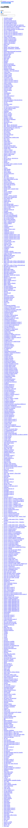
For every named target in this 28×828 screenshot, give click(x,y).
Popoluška (6, 490)
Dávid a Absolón (8, 113)
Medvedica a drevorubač (10, 272)
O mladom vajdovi (8, 354)
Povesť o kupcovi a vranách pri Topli (13, 540)
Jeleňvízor (6, 175)
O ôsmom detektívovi (9, 384)
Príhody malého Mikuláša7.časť (11, 608)
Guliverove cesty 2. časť (10, 152)
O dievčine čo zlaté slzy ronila (11, 318)
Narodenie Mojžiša (8, 288)
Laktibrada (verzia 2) (9, 231)
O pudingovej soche (9, 395)
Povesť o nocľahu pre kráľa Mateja (12, 549)
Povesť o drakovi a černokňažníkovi (13, 533)
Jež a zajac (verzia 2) (9, 177)
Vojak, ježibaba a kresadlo (10, 784)
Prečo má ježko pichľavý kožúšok (12, 573)
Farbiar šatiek (7, 141)
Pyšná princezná (8, 617)
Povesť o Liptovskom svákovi (11, 544)
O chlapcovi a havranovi (10, 308)
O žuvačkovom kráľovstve (10, 441)
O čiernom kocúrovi (9, 312)
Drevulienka (7, 132)
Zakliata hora (7, 795)
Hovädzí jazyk (7, 159)
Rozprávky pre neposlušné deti (11, 645)
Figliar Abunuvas (8, 143)
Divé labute (6, 120)
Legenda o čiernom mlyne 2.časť (12, 236)
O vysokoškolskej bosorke (10, 430)
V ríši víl (6, 777)
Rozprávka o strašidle (9, 641)
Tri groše (6, 748)
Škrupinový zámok (8, 726)
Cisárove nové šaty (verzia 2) (11, 80)
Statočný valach (8, 697)
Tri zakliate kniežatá (9, 760)
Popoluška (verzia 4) (9, 494)
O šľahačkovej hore (8, 413)
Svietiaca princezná (8, 713)
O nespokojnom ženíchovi (10, 381)
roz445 (5, 637)
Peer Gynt (6, 469)
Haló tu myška (7, 155)
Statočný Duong (8, 695)
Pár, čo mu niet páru (9, 467)
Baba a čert (6, 44)
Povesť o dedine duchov (10, 530)
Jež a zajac (6, 176)
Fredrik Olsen (7, 148)
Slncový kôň (7, 667)
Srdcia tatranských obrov (10, 690)
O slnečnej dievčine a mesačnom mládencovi (15, 404)
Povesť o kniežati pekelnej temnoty (12, 537)
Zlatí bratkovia (7, 810)
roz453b (6, 640)
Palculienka (6, 454)
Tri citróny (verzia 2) (9, 747)
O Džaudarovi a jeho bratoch (11, 329)
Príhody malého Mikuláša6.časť (11, 606)
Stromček (6, 708)
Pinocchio (6, 480)
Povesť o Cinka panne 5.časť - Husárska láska (15, 526)
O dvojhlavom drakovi (9, 327)
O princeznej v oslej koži (10, 388)
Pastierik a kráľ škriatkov (10, 463)
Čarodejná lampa (8, 84)
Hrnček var (6, 162)
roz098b (6, 633)
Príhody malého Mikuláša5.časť (11, 605)
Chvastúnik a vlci (8, 77)
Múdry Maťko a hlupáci (10, 283)
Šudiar (5, 729)
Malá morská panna (8, 256)
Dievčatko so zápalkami (9, 119)
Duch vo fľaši (7, 133)
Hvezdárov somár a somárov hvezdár (13, 163)
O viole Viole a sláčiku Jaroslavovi (12, 426)
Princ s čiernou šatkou (9, 590)
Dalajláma (6, 111)
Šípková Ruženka (8, 720)
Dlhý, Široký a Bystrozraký (10, 125)
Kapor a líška (7, 180)
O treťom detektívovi (9, 416)
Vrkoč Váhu (7, 787)
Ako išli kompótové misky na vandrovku (14, 25)
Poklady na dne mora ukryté (11, 486)
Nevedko (6, 301)
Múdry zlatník (7, 284)
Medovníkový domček (9, 270)
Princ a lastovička (8, 584)
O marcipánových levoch (10, 351)
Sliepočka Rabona (8, 665)
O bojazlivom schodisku (10, 305)
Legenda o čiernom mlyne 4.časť (12, 238)
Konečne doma (7, 193)
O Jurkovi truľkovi (8, 333)
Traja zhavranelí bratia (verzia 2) (12, 742)
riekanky (6, 626)
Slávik (5, 662)
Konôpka (6, 194)
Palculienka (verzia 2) (9, 455)
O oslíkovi (6, 383)
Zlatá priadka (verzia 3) (9, 809)
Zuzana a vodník (8, 822)
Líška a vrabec (7, 245)
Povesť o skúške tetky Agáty (11, 559)
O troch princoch (8, 422)
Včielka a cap (7, 778)
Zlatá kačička (7, 802)
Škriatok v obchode (8, 724)
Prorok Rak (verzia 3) (9, 616)
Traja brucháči (7, 740)
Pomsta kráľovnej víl (9, 488)
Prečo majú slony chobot (10, 572)
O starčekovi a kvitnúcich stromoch (12, 406)
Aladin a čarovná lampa (9, 37)
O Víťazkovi (7, 427)
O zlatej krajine (7, 437)
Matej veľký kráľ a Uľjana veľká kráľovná (14, 265)
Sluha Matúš (7, 670)
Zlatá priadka (7, 806)
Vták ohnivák (7, 788)
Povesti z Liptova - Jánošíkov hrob (12, 504)
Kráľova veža (7, 208)
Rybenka (6, 652)
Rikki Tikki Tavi (8, 627)
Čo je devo (6, 105)
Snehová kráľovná (8, 677)
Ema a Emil (6, 140)
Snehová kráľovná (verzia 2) (11, 679)
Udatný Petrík (7, 774)
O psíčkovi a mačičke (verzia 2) (11, 394)
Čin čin (5, 102)
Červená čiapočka (8, 101)
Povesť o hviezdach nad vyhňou (12, 534)
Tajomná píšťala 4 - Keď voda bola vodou (14, 734)
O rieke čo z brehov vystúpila (11, 398)
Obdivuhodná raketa (9, 443)
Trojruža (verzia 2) (8, 766)
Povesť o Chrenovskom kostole (11, 513)
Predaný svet (7, 579)
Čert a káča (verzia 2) (9, 95)
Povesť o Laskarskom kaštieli (11, 542)
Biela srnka (6, 58)
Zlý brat (6, 820)
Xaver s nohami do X (9, 790)
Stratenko (6, 702)
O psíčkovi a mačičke (9, 393)
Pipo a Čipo (7, 483)
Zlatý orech (6, 819)
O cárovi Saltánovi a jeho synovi (12, 306)
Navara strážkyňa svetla (9, 290)
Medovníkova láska (8, 269)
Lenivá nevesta (7, 240)
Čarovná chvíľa (7, 88)
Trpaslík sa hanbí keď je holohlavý (12, 767)
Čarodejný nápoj (8, 87)
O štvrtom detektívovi (9, 415)
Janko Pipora (7, 170)
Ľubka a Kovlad (8, 254)
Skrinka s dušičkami (9, 660)
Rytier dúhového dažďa (9, 654)
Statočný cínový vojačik (10, 694)
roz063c (6, 631)
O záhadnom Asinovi (9, 431)
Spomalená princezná (9, 687)
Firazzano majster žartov (10, 145)
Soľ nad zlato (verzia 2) (9, 685)
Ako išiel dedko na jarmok (10, 23)
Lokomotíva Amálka (9, 247)
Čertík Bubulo (7, 97)
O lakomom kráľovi (9, 344)
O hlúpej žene (7, 331)
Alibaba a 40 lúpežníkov (10, 41)
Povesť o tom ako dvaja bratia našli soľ (13, 565)
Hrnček (5, 161)
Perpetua (6, 472)
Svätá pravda (7, 710)
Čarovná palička (8, 90)
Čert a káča (6, 94)
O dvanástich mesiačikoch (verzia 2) (13, 322)
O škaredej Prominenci (9, 412)
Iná (4, 166)
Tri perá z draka (7, 755)
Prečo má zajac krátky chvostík (11, 577)
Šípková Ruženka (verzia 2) (10, 722)
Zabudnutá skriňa (8, 792)
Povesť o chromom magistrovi (11, 515)
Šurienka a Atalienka (9, 730)
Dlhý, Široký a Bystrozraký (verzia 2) (13, 126)
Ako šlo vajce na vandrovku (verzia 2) (13, 33)
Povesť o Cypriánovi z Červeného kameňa (14, 527)
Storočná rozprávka (8, 701)
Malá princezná (7, 258)
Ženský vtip (7, 824)
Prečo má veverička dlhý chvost (11, 576)
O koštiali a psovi (8, 340)
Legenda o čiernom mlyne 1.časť (12, 234)
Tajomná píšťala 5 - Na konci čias (12, 735)
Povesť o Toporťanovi (9, 566)
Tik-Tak (6, 738)
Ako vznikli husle (8, 36)
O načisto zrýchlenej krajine (10, 373)
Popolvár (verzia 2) (8, 497)
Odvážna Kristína (8, 447)
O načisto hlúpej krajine (9, 366)
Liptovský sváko (8, 244)
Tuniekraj (6, 770)
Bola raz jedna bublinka (9, 65)
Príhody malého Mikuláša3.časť (11, 602)
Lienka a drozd (7, 243)
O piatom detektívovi (9, 386)
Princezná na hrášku (9, 591)
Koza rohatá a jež (8, 198)
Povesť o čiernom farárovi (10, 529)
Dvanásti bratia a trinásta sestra (11, 137)
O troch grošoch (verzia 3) (10, 420)
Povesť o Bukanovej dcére (10, 512)
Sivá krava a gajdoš (8, 659)
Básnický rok (7, 55)
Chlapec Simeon (8, 75)
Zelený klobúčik (8, 798)
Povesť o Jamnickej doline (10, 536)
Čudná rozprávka (8, 109)
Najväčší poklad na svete (10, 287)
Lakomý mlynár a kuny (9, 229)
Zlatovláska (6, 813)
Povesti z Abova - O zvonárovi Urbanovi (14, 499)
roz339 (5, 635)
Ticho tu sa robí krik (9, 737)
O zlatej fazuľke (8, 436)
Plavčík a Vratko (8, 484)
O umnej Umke (7, 423)
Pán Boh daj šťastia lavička (10, 465)
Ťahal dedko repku (8, 772)
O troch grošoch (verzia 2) (10, 419)
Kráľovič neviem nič (9, 209)
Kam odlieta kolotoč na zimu (11, 179)
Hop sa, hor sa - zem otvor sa (11, 158)
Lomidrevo (6, 248)
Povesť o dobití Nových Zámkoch (12, 531)
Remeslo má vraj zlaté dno (10, 623)
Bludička (6, 61)
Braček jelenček (8, 66)
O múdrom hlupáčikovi (9, 361)
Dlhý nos (6, 123)
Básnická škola (7, 54)
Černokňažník (7, 93)
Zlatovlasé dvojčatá (8, 812)
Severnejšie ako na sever (10, 658)
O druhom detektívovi (9, 319)
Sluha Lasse (7, 669)
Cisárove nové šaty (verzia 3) (11, 82)
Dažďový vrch (7, 112)
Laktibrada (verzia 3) (9, 233)
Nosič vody (6, 302)
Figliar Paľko (7, 144)
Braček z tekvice (8, 68)
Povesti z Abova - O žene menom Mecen (14, 501)
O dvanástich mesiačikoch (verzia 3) (13, 323)
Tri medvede (7, 751)
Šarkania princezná (8, 717)
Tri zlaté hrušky (7, 762)
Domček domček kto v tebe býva (12, 127)
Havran (5, 157)
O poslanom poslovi (9, 387)
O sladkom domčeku (9, 402)
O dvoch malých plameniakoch (11, 324)
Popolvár (6, 495)
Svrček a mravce (8, 715)
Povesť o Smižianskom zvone (11, 561)
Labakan (6, 225)
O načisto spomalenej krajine (11, 370)
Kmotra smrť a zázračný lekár (11, 188)
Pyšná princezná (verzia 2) (10, 619)
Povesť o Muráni (8, 548)
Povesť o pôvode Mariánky (10, 551)
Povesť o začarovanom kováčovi (12, 567)
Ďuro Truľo (6, 138)
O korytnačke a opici (9, 338)
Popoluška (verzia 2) (9, 491)
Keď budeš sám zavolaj (9, 184)
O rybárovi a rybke (8, 399)
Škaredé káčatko (8, 723)
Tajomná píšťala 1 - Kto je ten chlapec (13, 731)
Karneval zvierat (8, 181)
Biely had (6, 59)
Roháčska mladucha (9, 630)
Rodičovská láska (8, 629)
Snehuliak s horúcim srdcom (11, 680)
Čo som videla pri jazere (10, 108)
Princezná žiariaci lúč (9, 595)
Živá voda (6, 826)
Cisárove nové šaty (8, 79)
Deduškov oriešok (8, 118)
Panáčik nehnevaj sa (9, 458)
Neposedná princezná (9, 297)
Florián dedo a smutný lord (10, 147)
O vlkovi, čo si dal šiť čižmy (11, 429)
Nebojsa (6, 291)
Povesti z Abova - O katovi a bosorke (13, 498)
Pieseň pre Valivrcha (9, 479)
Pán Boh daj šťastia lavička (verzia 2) (13, 466)
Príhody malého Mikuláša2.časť (11, 601)
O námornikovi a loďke (9, 376)
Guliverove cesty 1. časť (10, 151)
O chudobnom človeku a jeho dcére (12, 309)
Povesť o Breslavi (8, 511)
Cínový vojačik (7, 83)
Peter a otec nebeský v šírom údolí (12, 473)
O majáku (6, 349)
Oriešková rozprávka (9, 449)
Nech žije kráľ (7, 293)
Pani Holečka (7, 459)
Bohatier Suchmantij (9, 63)
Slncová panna (7, 666)
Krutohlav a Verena (8, 213)
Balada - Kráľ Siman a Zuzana (11, 47)
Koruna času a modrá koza (10, 197)
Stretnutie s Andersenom (10, 705)
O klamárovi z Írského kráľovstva (12, 334)
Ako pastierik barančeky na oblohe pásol (14, 29)
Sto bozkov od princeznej (10, 698)
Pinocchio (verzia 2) (9, 481)
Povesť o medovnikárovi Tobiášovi (12, 545)
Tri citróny (6, 745)
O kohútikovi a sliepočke (10, 336)
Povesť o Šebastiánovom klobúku (12, 562)
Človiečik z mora (8, 104)
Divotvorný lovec (8, 122)
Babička (6, 45)
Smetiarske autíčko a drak (10, 674)
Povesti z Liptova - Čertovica (11, 502)
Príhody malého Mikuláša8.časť (11, 609)
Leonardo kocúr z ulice (9, 241)
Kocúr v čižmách (8, 191)
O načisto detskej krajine (10, 365)
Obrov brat (6, 444)
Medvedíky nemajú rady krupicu (12, 275)
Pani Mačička (7, 461)
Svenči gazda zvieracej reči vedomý (12, 712)
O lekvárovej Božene (9, 345)
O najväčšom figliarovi (9, 374)
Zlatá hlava (6, 801)
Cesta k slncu (7, 72)
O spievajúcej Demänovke (10, 405)
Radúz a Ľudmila (8, 620)
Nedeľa (5, 294)
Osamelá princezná (8, 451)
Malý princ (6, 259)
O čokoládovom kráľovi (10, 316)
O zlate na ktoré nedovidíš (10, 433)
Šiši (5, 719)
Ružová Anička (7, 651)
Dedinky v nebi (7, 116)
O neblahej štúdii (8, 377)
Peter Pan (6, 477)
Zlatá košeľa (7, 803)
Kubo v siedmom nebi (9, 222)
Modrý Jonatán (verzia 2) (10, 280)
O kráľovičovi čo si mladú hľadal (12, 341)
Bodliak (6, 62)
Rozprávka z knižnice (9, 644)
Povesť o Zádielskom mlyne (11, 569)
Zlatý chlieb (7, 816)
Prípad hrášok (7, 612)
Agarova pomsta (8, 19)
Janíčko (5, 168)
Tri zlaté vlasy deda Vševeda (11, 763)
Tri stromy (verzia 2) (9, 759)
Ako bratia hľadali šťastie (10, 20)
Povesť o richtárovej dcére (10, 555)
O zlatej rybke (7, 438)
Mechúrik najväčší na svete (10, 266)
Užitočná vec (7, 776)
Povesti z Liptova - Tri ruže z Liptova (13, 506)
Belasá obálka (7, 57)
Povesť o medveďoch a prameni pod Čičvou (15, 547)
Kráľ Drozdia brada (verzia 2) (11, 205)
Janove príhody (7, 172)
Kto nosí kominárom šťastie (10, 216)
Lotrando (6, 250)
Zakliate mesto (7, 797)
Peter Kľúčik (7, 476)
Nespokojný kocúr (8, 298)
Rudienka (6, 649)
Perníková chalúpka (8, 470)
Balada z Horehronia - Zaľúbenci (12, 48)
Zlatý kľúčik (7, 817)
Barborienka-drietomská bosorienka (12, 51)
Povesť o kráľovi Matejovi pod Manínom (14, 538)
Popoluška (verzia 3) (9, 492)
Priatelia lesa (7, 581)
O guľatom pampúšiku (9, 330)
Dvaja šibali (7, 136)
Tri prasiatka (7, 756)
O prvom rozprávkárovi (9, 391)
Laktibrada (6, 230)
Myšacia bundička (8, 286)
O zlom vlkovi (7, 440)
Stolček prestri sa (8, 699)
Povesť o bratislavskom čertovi (11, 509)
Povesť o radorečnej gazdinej (11, 554)
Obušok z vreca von (9, 445)
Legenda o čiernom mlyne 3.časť (12, 237)
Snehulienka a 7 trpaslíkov (10, 681)
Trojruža (6, 765)
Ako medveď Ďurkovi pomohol (11, 27)
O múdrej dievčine (8, 356)
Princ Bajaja (7, 586)
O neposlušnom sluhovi (9, 379)
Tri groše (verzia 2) (8, 749)
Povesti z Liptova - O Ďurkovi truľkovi (13, 505)
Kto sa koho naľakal (9, 218)
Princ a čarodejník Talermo (10, 583)
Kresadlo (6, 211)
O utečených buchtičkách (10, 424)
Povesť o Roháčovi (8, 556)
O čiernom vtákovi (8, 313)
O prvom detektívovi (9, 390)
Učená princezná (8, 773)
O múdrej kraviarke (8, 358)
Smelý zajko (7, 673)
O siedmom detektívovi (9, 401)
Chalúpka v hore (8, 73)
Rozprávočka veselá (9, 647)
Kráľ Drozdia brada (8, 204)
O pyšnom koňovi (8, 397)
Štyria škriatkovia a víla (9, 727)
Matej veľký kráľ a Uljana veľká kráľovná (14, 261)
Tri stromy (6, 758)
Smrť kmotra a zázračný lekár (11, 676)
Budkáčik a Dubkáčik (9, 69)
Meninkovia (7, 276)
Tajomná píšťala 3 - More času (11, 733)
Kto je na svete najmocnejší (10, 215)
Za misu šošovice (8, 791)
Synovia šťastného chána (10, 716)
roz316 (5, 634)
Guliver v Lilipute (8, 150)
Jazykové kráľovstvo (9, 173)
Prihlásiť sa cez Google (8, 1)
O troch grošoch (8, 418)
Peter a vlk (6, 474)
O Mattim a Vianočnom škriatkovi (12, 352)
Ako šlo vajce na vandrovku (11, 32)
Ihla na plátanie (7, 165)
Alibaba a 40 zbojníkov (9, 43)
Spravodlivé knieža (8, 688)
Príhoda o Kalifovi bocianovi (11, 598)
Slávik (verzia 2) (8, 663)
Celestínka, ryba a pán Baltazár (11, 70)
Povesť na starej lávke (9, 508)
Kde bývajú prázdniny (9, 183)
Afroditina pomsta (8, 18)
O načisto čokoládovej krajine (11, 363)
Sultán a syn (7, 709)
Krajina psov (7, 200)
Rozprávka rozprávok (9, 642)
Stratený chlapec (8, 704)
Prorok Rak (6, 613)
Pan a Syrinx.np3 (8, 456)
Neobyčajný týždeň (8, 295)
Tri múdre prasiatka (8, 753)
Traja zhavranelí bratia (9, 741)
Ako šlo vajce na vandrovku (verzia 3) (13, 34)
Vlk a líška (6, 781)
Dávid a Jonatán (8, 115)
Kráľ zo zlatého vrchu (9, 206)
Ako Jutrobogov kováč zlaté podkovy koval (14, 26)
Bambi (5, 50)
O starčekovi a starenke (9, 408)
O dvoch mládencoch (9, 326)
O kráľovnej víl (7, 343)
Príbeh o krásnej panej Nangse (11, 597)
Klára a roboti (7, 186)
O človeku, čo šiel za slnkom (11, 315)
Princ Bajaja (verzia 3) (9, 588)
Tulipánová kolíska (8, 769)
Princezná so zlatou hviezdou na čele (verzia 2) (15, 594)
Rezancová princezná (9, 624)
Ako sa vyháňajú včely (9, 30)
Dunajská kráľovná (8, 134)
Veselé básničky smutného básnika (12, 780)
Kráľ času (6, 202)
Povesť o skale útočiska (9, 558)
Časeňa (5, 91)
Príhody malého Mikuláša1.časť (11, 599)
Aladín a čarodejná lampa (10, 40)
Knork (5, 190)
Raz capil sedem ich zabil (10, 622)
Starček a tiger (7, 691)
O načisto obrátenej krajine (10, 368)
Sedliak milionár (8, 655)
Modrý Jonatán (7, 279)
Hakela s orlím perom (9, 154)
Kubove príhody (8, 223)
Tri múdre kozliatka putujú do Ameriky (13, 752)
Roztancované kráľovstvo (10, 648)
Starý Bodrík (7, 692)
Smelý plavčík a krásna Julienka (11, 672)
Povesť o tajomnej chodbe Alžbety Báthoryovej (15, 563)
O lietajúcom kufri (8, 347)
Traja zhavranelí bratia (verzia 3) (12, 744)
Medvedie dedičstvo (9, 273)
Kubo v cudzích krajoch (10, 220)
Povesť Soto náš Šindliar (10, 570)
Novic (5, 304)
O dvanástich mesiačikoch (10, 320)
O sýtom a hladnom (8, 409)
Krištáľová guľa (8, 212)
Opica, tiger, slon (8, 448)
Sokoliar (6, 683)
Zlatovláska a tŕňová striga (10, 815)
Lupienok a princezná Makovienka (12, 252)
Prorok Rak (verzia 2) (9, 615)
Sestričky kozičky (8, 656)
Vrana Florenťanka (8, 785)
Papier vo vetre (7, 462)
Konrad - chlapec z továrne (10, 195)
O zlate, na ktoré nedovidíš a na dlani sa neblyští (15, 434)
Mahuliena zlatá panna (9, 255)
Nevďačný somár (8, 300)
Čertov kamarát (7, 98)
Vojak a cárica (7, 783)
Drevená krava (7, 130)
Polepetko (6, 487)
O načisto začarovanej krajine (11, 372)
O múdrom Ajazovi (8, 359)
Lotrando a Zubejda (8, 251)
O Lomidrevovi (7, 348)
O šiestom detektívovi (9, 411)
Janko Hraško (7, 169)
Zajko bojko (7, 794)
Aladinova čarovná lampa (10, 38)
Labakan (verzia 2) (8, 226)
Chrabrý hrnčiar (8, 76)
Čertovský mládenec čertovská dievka (13, 100)
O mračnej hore (7, 355)
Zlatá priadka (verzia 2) (9, 808)
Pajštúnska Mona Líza (9, 452)
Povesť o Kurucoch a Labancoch (12, 541)
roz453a (6, 638)
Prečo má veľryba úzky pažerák (11, 574)
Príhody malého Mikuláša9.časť (11, 610)
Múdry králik (7, 281)
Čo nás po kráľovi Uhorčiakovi (11, 107)
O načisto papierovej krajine (11, 369)
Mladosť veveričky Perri (10, 277)
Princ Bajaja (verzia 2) (9, 587)
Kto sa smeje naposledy (9, 219)
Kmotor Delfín (7, 187)
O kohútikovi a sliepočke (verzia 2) (12, 337)
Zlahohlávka (7, 799)
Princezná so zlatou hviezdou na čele (13, 592)
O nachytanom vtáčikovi (10, 362)
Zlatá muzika (7, 805)
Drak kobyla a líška (8, 129)
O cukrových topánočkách (10, 311)
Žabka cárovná (7, 823)
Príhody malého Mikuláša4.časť (11, 604)
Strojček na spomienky (9, 706)
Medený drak (7, 268)
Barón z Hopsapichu (9, 52)
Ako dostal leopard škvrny (10, 22)
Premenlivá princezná (9, 580)
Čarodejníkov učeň (8, 86)
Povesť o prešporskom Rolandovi (12, 552)
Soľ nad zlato (7, 684)
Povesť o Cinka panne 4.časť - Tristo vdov (14, 524)
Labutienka (6, 227)
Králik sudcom (7, 201)
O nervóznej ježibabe (9, 380)
